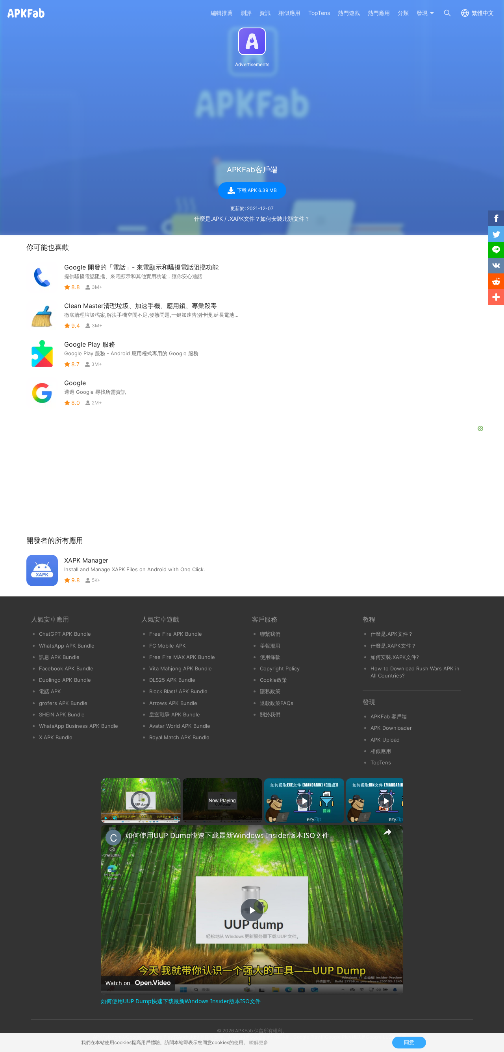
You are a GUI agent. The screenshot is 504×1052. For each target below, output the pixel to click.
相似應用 (381, 751)
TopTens (381, 762)
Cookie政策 (273, 680)
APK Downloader (391, 728)
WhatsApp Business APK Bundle (78, 726)
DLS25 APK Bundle (172, 680)
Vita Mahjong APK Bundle (180, 668)
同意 (409, 1042)
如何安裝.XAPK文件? (395, 657)
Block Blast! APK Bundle (178, 691)
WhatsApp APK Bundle (66, 645)
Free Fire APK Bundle (175, 634)
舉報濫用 (270, 645)
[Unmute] (115, 818)
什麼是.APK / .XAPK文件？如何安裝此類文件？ (252, 218)
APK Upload (385, 739)
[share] (387, 832)
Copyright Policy (280, 668)
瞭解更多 (258, 1042)
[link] (113, 837)
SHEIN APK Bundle (62, 714)
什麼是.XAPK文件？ (393, 645)
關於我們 (270, 714)
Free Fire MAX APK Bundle (182, 657)
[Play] (105, 818)
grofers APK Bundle (63, 703)
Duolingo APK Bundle (65, 680)
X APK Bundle (55, 737)
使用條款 (270, 657)
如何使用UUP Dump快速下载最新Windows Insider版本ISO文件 (227, 835)
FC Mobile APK (167, 645)
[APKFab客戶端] (252, 41)
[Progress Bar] (141, 813)
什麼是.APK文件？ (392, 634)
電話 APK (50, 691)
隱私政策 (270, 691)
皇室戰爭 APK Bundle (174, 714)
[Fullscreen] (176, 818)
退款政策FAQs (276, 703)
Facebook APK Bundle (66, 668)
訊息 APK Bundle (59, 657)
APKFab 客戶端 (389, 716)
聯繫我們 (270, 634)
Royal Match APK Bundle (179, 737)
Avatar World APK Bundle (179, 726)
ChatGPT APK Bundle (65, 634)
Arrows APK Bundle (173, 703)
